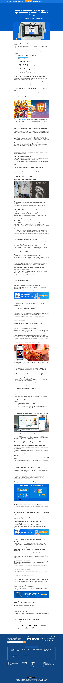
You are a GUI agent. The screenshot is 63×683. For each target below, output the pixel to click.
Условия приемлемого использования (49, 664)
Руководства (9, 662)
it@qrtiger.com (24, 663)
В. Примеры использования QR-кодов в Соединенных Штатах (27, 62)
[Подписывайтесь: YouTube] (30, 639)
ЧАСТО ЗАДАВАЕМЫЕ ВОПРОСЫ (13, 663)
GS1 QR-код (27, 392)
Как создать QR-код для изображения (15, 652)
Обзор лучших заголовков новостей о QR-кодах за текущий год (27, 55)
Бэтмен (33, 282)
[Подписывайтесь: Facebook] (35, 639)
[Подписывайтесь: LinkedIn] (28, 639)
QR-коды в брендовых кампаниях (23, 57)
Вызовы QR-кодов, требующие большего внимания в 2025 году (27, 65)
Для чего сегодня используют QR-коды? (26, 69)
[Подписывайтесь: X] (38, 639)
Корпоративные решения (35, 665)
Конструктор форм (29, 433)
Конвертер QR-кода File (37, 654)
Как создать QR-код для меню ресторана (26, 655)
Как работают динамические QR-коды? (15, 650)
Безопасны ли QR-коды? (23, 71)
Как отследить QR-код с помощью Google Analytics (15, 655)
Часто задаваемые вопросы (22, 68)
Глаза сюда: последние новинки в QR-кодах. (24, 67)
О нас (32, 663)
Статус (32, 664)
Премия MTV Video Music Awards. (26, 241)
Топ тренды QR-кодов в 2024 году (23, 64)
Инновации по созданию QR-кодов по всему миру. (25, 59)
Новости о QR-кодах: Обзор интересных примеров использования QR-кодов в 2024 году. (29, 5)
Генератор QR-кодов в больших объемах (47, 650)
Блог (17, 4)
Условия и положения (46, 663)
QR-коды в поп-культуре (21, 58)
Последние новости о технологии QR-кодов (24, 61)
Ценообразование (34, 666)
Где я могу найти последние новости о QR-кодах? (27, 72)
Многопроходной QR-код (26, 649)
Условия (44, 662)
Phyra (21, 18)
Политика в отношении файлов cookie (49, 666)
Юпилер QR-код (35, 162)
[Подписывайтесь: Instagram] (33, 639)
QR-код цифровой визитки (37, 649)
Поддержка (24, 662)
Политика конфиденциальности (48, 665)
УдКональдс (23, 119)
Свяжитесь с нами (10, 664)
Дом (14, 4)
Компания (33, 662)
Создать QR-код (28, 1)
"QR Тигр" (15, 390)
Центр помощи (9, 665)
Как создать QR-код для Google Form (37, 652)
